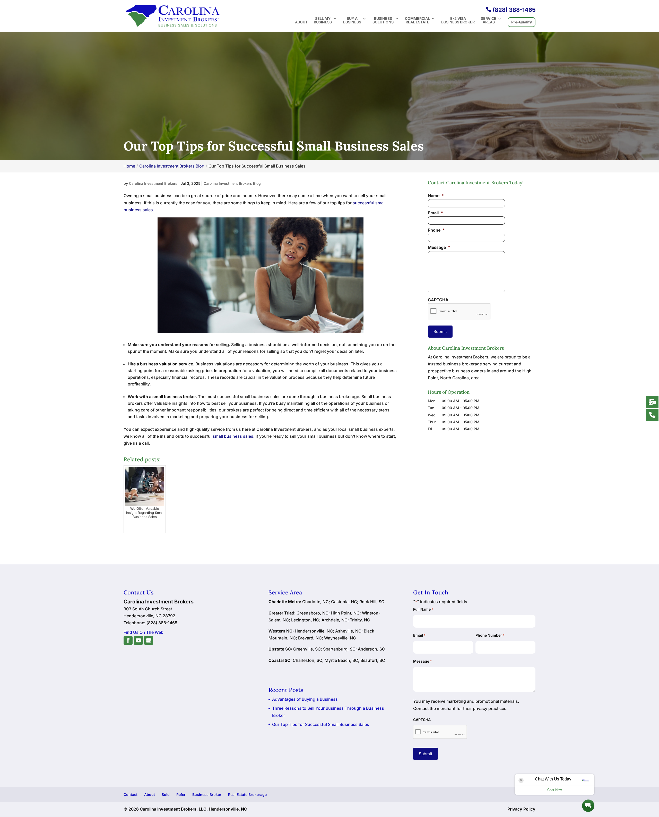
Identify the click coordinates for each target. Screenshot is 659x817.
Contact (130, 794)
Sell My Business (323, 20)
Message (439, 247)
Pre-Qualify (521, 22)
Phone (436, 230)
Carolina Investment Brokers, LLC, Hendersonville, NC (193, 809)
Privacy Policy (521, 809)
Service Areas (488, 20)
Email (435, 212)
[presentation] (459, 311)
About (301, 22)
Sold (166, 794)
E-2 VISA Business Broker (458, 20)
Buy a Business (352, 20)
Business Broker (206, 794)
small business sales (233, 436)
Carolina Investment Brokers (153, 183)
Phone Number (490, 635)
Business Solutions (383, 20)
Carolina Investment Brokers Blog (232, 183)
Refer (181, 794)
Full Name (423, 609)
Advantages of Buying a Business (305, 699)
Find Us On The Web (143, 632)
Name (436, 195)
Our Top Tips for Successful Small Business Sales (320, 724)
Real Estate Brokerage (247, 794)
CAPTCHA (438, 299)
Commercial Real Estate (417, 20)
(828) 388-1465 (510, 9)
